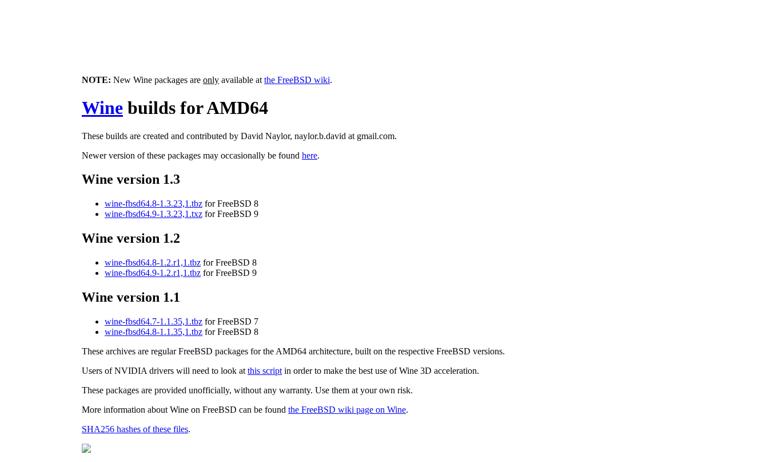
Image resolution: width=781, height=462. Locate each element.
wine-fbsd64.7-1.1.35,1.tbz (153, 321)
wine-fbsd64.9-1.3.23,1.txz (153, 214)
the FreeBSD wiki (297, 80)
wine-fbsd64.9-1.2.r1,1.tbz (153, 273)
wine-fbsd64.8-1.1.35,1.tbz (153, 332)
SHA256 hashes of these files (135, 429)
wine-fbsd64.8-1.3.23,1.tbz (153, 203)
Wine (102, 107)
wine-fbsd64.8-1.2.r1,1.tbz (153, 262)
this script (265, 371)
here (309, 155)
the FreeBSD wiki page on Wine (347, 409)
